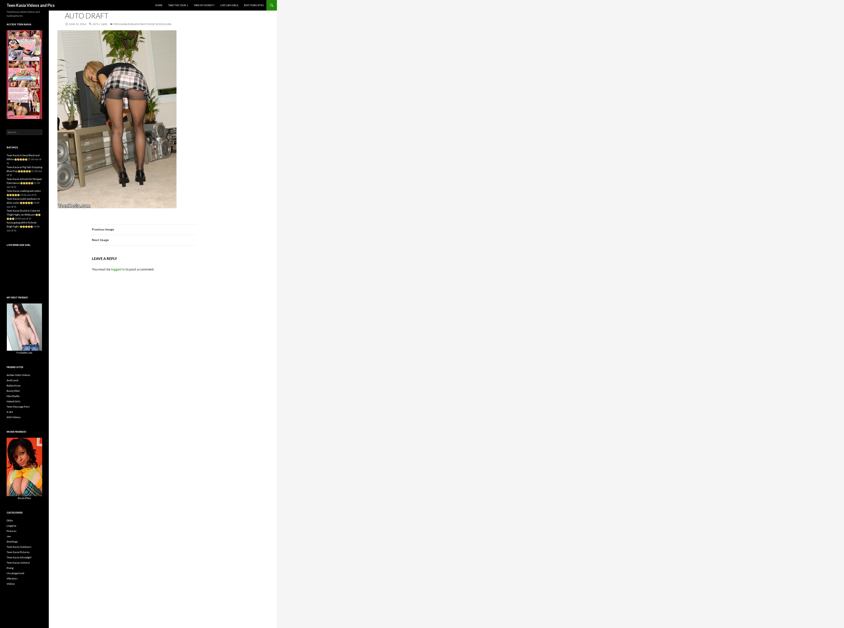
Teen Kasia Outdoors (19, 546)
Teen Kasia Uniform (18, 562)
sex (9, 536)
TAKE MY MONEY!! (204, 5)
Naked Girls (13, 401)
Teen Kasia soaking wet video (24, 190)
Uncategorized (15, 573)
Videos (11, 583)
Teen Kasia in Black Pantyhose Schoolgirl (142, 24)
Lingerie (11, 525)
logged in (118, 269)
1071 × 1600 (99, 24)
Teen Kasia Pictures (18, 552)
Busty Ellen (13, 390)
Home (158, 5)
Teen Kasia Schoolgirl (19, 557)
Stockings (12, 541)
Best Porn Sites (254, 5)
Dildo (10, 520)
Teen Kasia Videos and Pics (31, 5)
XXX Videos (14, 417)
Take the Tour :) (178, 5)
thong (10, 568)
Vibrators (12, 578)
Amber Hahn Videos (18, 375)
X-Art (10, 412)
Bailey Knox (13, 385)
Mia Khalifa (13, 396)
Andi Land (12, 380)
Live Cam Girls (229, 5)
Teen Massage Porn (18, 406)
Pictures (11, 531)
